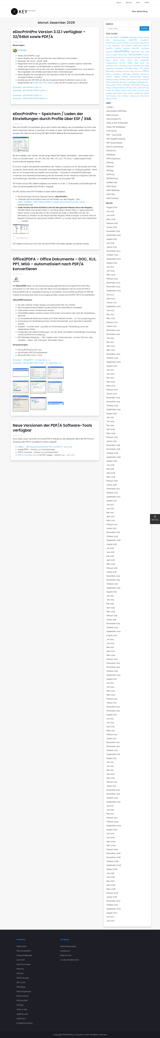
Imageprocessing (112, 63)
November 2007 (113, 901)
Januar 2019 (111, 441)
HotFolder (137, 57)
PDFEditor (145, 77)
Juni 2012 (110, 722)
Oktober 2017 (112, 493)
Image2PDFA (144, 60)
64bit (111, 37)
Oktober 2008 (112, 861)
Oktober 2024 (112, 255)
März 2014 (110, 655)
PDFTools (129, 88)
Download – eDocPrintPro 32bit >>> (27, 87)
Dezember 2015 (113, 576)
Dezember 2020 (113, 354)
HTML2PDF (145, 57)
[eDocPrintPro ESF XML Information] (21, 238)
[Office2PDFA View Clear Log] (56, 403)
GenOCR (122, 57)
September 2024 (113, 259)
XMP (107, 99)
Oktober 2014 (112, 627)
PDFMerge (132, 82)
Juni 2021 (110, 338)
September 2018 (113, 457)
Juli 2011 (109, 762)
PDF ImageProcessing (115, 139)
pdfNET (113, 85)
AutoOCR (133, 40)
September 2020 (113, 362)
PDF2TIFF (109, 77)
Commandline (134, 43)
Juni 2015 (110, 600)
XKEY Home (111, 186)
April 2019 (110, 429)
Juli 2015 (110, 596)
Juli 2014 (110, 639)
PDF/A (146, 71)
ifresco (108, 60)
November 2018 (113, 449)
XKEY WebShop (113, 190)
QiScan (129, 90)
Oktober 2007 (112, 905)
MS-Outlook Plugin (131, 68)
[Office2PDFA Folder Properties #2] (56, 372)
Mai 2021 (110, 342)
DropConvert (137, 46)
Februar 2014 (112, 659)
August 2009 (111, 829)
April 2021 (110, 346)
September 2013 (113, 675)
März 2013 (110, 695)
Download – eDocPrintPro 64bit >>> (27, 95)
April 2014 (110, 651)
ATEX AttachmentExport (115, 40)
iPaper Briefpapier (24, 955)
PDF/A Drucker (23, 978)
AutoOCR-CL (144, 40)
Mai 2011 (110, 770)
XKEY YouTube (112, 198)
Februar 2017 (111, 524)
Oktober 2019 (112, 405)
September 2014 (113, 631)
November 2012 (113, 711)
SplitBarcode (138, 93)
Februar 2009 (112, 849)
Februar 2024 (112, 279)
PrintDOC (124, 90)
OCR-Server (111, 131)
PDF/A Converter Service (28, 455)
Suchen (144, 28)
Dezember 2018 (113, 445)
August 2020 (111, 366)
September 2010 (113, 802)
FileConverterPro (135, 55)
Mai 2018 (110, 469)
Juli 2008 (110, 873)
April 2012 (110, 726)
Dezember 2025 (113, 231)
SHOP (118, 3)
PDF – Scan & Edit (113, 135)
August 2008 (111, 869)
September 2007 (113, 909)
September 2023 (113, 290)
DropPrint (118, 48)
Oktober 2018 (112, 453)
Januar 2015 (111, 619)
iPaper (130, 63)
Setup (125, 93)
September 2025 (113, 235)
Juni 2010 (110, 810)
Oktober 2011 (112, 750)
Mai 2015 (110, 604)
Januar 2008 (111, 897)
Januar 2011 (111, 786)
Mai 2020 (110, 378)
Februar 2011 (111, 782)
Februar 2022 (112, 322)
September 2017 (113, 497)
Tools (119, 96)
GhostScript (129, 57)
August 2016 (111, 544)
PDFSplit (115, 88)
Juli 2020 (110, 370)
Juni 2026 (110, 215)
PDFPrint (119, 85)
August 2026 (111, 207)
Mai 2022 (110, 314)
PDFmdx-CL (124, 82)
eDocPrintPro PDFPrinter (116, 111)
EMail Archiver (112, 115)
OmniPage (118, 71)
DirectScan (116, 46)
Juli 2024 (110, 267)
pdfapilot (117, 77)
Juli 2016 (110, 548)
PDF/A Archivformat (114, 147)
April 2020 (110, 382)
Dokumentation (126, 46)
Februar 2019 (112, 437)
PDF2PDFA (135, 74)
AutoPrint (119, 43)
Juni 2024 (110, 271)
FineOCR (146, 55)
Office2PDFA (110, 71)
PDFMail (109, 82)
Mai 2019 (110, 425)
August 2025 (111, 239)
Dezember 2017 (113, 489)
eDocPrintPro (122, 51)
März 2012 (110, 730)
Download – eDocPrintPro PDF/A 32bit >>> (30, 90)
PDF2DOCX (117, 74)
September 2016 (113, 540)
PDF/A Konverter (24, 964)
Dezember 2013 (113, 663)
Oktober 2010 (112, 798)
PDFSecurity (145, 85)
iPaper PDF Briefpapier (116, 127)
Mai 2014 (110, 647)
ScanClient (140, 90)
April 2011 (110, 774)
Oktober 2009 (112, 822)
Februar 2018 (112, 481)
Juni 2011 (110, 766)
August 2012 (111, 715)
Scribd (147, 90)
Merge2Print (110, 68)
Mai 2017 (110, 512)
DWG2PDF (135, 48)
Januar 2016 (111, 572)
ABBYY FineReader (121, 37)
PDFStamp (122, 88)
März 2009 (111, 845)
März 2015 (110, 611)
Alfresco (140, 37)
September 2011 (113, 754)
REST (134, 90)
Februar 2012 (111, 734)
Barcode (126, 43)
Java (147, 63)
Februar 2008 (112, 893)
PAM (132, 71)
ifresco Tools (132, 60)
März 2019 (110, 433)
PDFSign (109, 88)
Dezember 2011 (113, 742)
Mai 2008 (110, 881)
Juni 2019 (110, 421)
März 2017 (110, 520)
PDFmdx (115, 82)
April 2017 (110, 516)
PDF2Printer (145, 74)
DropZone (126, 48)
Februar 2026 (112, 223)
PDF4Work (110, 155)
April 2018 (110, 473)
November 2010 (113, 794)
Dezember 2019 (113, 397)
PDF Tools (21, 982)
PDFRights (126, 85)
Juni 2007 (110, 921)
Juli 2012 (110, 719)
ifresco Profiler (119, 60)
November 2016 (113, 532)
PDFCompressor (135, 77)
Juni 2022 (110, 310)
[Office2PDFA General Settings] (21, 387)
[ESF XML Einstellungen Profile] (21, 144)
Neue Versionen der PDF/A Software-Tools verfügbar (52, 428)
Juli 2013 (110, 683)
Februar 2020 (112, 390)
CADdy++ (110, 107)
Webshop (155, 520)
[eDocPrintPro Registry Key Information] (21, 229)
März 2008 (111, 889)
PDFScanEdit (135, 85)
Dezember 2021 (113, 330)
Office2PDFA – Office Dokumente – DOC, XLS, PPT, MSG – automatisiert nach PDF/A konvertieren (54, 264)
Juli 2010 (110, 806)
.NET (107, 37)
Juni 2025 (110, 243)
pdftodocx (21, 1018)
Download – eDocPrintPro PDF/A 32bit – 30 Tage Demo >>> (37, 363)
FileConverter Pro (113, 119)
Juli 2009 (110, 833)
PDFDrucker (21, 946)
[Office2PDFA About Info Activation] (39, 403)
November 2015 (113, 580)
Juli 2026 (110, 211)
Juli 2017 (110, 505)
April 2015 (110, 608)
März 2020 (110, 386)
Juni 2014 (110, 643)
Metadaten (119, 68)
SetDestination (117, 93)
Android (146, 37)
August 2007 (111, 913)
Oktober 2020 (112, 358)
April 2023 (110, 298)
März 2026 (110, 219)
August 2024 (111, 263)
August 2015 (111, 592)
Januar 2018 (111, 485)
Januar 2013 (111, 703)
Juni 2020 (110, 374)
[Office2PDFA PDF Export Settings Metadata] (56, 387)
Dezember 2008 (113, 853)
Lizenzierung (123, 66)
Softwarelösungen (68, 946)
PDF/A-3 (109, 74)
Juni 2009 (110, 837)
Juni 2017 (110, 508)
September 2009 (113, 825)
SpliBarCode (111, 182)
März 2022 (110, 318)
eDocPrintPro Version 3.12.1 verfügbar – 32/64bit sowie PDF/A (49, 34)
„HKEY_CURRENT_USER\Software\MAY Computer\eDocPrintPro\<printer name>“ (52, 202)
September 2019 (113, 409)
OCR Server (144, 68)
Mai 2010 (110, 814)
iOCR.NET (122, 63)
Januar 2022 (111, 326)
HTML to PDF (22, 1009)
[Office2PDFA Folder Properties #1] (39, 372)
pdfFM (128, 79)
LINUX (115, 66)
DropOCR (146, 46)
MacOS (130, 66)
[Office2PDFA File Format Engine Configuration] (21, 403)
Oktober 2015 (112, 584)
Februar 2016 (112, 568)
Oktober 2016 (112, 536)
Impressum (65, 951)
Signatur (131, 93)
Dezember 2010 (113, 790)
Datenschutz (65, 955)
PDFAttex (125, 77)
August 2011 (111, 758)
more (69, 447)
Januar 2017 (111, 528)
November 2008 (113, 857)
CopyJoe (143, 43)
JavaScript (109, 66)
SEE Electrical (112, 178)
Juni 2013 (110, 687)
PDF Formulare (137, 79)
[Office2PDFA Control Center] (21, 372)
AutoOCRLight (111, 43)
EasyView (109, 52)
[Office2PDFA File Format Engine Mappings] (39, 387)
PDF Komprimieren (114, 143)
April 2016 (110, 560)
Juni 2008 (110, 877)
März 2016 (110, 564)
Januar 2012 (111, 738)
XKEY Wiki (110, 194)
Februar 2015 (111, 615)
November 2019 (113, 401)
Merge (147, 66)
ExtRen (114, 55)
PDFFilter (123, 79)
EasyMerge (145, 48)
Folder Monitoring (112, 57)
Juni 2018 (110, 465)
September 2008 (113, 865)
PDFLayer (145, 79)
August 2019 (111, 413)
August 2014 (111, 635)
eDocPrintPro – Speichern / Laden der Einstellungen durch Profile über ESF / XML (52, 116)
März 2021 (110, 350)
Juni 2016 (110, 552)
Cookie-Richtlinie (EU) (69, 960)
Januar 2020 (111, 394)
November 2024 (113, 251)
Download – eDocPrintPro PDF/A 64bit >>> (30, 98)
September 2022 (113, 306)
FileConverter (122, 55)
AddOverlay (133, 37)
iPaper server (139, 63)
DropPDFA (109, 48)
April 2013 (110, 691)
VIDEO (146, 3)
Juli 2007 (110, 917)
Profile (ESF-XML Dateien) (44, 83)
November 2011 (113, 746)
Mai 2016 (110, 556)
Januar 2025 (111, 247)
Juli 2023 (110, 295)
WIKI (138, 3)
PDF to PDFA (137, 88)
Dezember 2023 (113, 283)
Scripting (109, 93)
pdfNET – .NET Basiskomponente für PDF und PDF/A (40, 447)
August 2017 (111, 501)
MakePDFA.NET (138, 66)
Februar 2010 (112, 818)
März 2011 (110, 778)
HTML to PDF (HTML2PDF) (117, 123)
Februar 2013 (111, 699)
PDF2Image (126, 74)
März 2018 (110, 477)
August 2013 (111, 679)
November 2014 (113, 623)
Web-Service (144, 96)
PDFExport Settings (112, 79)
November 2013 (113, 667)
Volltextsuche (134, 96)
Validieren (125, 96)
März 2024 (110, 275)
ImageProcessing (24, 1023)
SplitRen (146, 93)
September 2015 (113, 588)
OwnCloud (126, 71)
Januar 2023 (111, 302)
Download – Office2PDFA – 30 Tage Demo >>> (32, 360)
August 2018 (111, 461)
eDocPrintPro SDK (137, 52)
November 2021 (113, 334)
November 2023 (113, 286)
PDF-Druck (138, 71)
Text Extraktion (111, 96)
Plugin (117, 90)
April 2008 (110, 885)
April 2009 (110, 841)
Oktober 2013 (112, 671)
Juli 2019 (110, 417)
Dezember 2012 (113, 707)
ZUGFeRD (113, 99)
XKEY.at (128, 3)
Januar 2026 (111, 227)
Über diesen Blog (139, 11)
